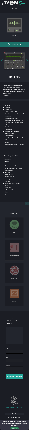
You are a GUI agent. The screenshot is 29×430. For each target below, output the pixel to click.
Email (7, 357)
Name (7, 348)
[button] (2, 61)
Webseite (8, 365)
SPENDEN (14, 428)
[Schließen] (28, 421)
